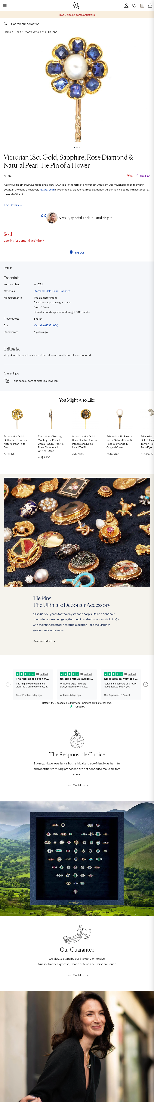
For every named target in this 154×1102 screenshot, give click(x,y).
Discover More (42, 641)
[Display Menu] (4, 5)
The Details (11, 205)
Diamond (39, 290)
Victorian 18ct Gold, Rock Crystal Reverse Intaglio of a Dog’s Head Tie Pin (85, 441)
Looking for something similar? (24, 240)
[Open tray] (142, 5)
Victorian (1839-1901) (46, 325)
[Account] (126, 5)
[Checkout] (150, 5)
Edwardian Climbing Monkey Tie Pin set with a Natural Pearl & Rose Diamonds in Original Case (50, 443)
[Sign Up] (134, 5)
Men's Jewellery (34, 31)
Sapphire (65, 290)
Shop (18, 31)
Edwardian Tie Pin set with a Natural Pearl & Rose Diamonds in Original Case (119, 441)
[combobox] (77, 23)
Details (8, 268)
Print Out (78, 252)
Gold (48, 290)
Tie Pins (52, 31)
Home (7, 31)
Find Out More (76, 785)
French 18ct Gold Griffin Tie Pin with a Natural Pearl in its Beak (15, 441)
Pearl (55, 290)
